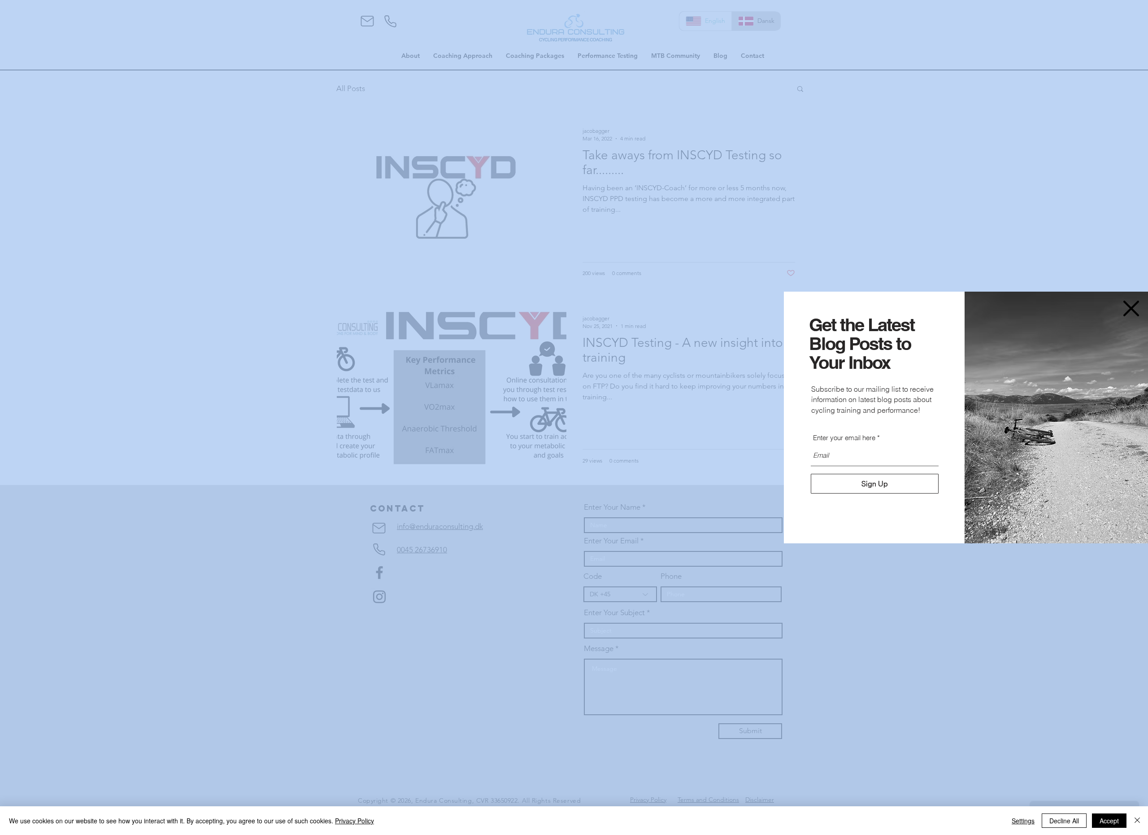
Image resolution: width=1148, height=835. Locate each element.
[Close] (1137, 820)
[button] (1131, 308)
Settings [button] (1023, 820)
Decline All (1064, 820)
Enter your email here (844, 437)
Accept (1109, 820)
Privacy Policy (354, 820)
